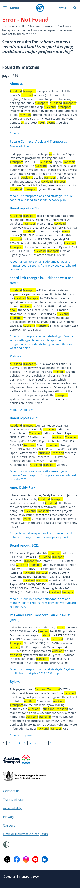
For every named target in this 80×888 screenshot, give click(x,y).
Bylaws (15, 681)
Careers (9, 825)
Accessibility (12, 808)
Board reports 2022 (24, 545)
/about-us (16, 133)
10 (51, 743)
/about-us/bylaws (21, 735)
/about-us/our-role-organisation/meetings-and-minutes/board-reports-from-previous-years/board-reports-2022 (43, 603)
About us (16, 83)
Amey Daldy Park (22, 487)
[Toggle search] (75, 8)
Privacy (8, 817)
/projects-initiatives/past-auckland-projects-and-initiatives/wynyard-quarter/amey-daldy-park (41, 535)
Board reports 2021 (24, 418)
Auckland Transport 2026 (22, 876)
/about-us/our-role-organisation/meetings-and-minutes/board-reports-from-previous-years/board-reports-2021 (43, 475)
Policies (15, 356)
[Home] (40, 8)
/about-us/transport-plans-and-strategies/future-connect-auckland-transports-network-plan (42, 198)
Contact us (11, 791)
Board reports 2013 (24, 208)
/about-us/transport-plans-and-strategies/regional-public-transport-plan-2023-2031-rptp (43, 671)
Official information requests (25, 834)
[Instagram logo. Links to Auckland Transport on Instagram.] (26, 859)
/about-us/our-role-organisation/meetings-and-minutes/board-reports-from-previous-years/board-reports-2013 (43, 265)
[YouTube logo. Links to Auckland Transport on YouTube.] (35, 859)
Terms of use (13, 799)
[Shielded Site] (6, 844)
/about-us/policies (21, 409)
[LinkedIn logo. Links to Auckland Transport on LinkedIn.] (44, 859)
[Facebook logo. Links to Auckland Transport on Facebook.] (16, 859)
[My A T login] (63, 8)
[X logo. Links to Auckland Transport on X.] (7, 859)
